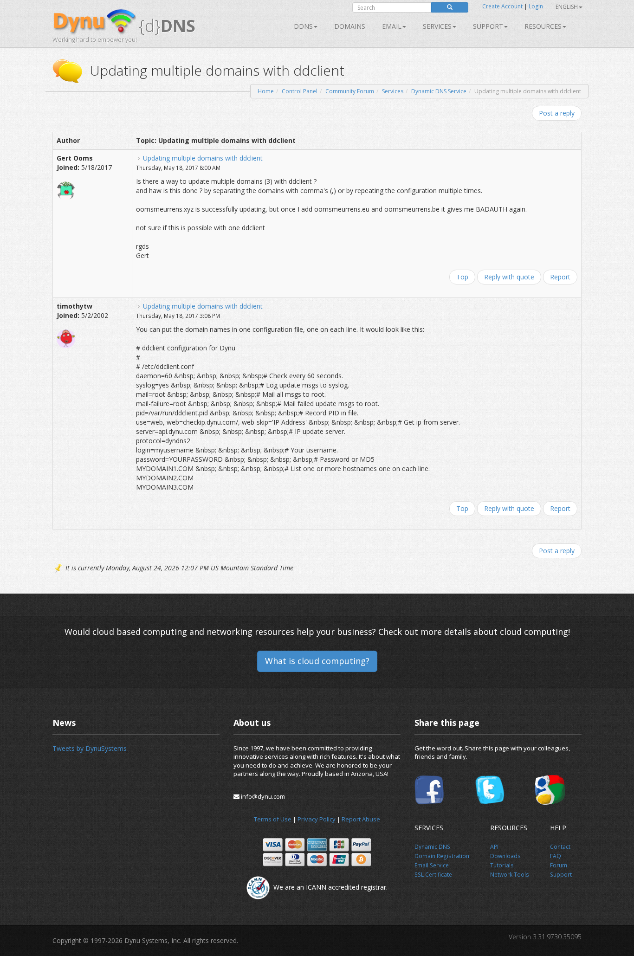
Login (536, 6)
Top (462, 276)
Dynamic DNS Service (438, 91)
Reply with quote (509, 276)
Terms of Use (272, 819)
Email (391, 26)
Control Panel (299, 91)
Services (392, 91)
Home (266, 91)
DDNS (303, 26)
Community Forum (349, 91)
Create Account (502, 6)
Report (560, 276)
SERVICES (437, 26)
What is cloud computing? (317, 660)
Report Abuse (361, 819)
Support (488, 26)
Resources (543, 26)
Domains (349, 26)
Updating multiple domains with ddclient (203, 158)
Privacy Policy (317, 819)
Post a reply (557, 113)
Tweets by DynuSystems (89, 748)
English (567, 7)
